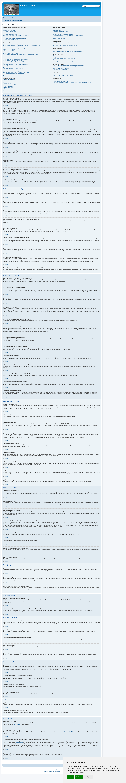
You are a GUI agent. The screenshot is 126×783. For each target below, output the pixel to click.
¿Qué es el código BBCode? (9, 79)
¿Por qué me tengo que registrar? (10, 28)
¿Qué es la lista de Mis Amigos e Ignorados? (62, 49)
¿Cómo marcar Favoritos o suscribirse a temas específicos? (65, 66)
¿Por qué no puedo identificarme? (10, 34)
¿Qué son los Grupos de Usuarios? (60, 31)
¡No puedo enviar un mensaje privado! (61, 42)
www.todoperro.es (27, 5)
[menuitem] (13, 18)
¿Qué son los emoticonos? (8, 82)
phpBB (63, 231)
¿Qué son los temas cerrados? (9, 88)
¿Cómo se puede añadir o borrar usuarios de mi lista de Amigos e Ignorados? (69, 51)
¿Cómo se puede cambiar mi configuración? (12, 44)
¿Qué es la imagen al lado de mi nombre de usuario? (14, 50)
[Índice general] (11, 9)
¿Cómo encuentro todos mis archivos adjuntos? (63, 75)
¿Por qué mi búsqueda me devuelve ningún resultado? (64, 57)
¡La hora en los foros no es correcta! (11, 46)
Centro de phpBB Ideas (69, 731)
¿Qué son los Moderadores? (59, 30)
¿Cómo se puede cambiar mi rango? (10, 53)
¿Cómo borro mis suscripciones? (60, 69)
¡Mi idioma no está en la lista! (9, 49)
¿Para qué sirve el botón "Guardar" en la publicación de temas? (16, 72)
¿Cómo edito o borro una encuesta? (10, 65)
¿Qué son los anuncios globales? (10, 84)
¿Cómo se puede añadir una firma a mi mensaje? (13, 61)
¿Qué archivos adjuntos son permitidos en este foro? (64, 74)
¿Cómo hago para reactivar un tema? (11, 75)
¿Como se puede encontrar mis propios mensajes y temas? (65, 61)
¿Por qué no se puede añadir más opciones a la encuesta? (15, 64)
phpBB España (57, 769)
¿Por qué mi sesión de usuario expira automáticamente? (15, 38)
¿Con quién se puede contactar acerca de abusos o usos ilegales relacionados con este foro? (72, 82)
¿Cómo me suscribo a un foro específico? (61, 68)
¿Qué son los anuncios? (8, 86)
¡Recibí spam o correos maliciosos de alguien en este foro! (65, 45)
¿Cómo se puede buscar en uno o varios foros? (63, 55)
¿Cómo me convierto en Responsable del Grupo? (63, 34)
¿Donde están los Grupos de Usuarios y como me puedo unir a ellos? (67, 32)
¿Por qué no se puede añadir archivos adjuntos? (13, 68)
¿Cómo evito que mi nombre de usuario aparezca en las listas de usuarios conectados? (21, 45)
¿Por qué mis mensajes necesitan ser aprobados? (13, 73)
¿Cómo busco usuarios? (58, 59)
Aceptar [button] (70, 777)
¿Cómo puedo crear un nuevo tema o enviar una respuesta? (15, 59)
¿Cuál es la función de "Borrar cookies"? (11, 39)
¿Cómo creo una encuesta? (9, 63)
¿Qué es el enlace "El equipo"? (59, 38)
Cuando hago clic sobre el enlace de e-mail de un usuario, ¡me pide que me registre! (20, 54)
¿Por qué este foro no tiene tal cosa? (60, 81)
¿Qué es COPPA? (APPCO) (9, 30)
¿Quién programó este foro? (59, 79)
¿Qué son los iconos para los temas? (11, 90)
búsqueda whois (19, 742)
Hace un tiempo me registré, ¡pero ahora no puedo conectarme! (16, 35)
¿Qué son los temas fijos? (8, 87)
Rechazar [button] (79, 777)
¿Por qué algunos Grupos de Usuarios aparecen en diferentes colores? (68, 35)
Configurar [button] (88, 777)
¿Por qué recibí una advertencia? (10, 69)
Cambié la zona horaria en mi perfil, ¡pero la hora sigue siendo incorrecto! (18, 48)
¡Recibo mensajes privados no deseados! (61, 44)
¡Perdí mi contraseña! (7, 36)
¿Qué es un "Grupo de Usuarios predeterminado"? (63, 36)
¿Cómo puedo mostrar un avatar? (10, 51)
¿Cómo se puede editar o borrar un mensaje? (12, 60)
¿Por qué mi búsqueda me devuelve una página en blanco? (65, 58)
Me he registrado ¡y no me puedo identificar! (12, 32)
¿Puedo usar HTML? (7, 80)
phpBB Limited (58, 722)
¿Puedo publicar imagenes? (9, 83)
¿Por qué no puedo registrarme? (10, 31)
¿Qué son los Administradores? (59, 28)
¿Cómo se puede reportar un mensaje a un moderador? (14, 71)
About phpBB (17, 724)
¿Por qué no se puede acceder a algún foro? (12, 67)
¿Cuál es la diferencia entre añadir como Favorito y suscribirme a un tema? (68, 65)
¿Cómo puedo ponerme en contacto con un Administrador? (65, 83)
